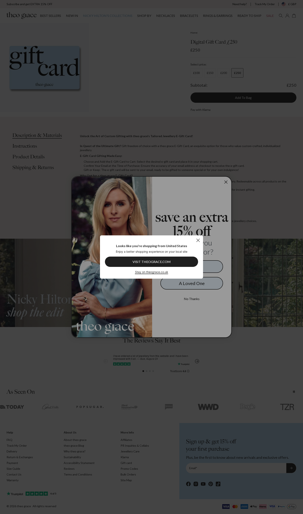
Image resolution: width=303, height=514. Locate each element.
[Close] (198, 240)
